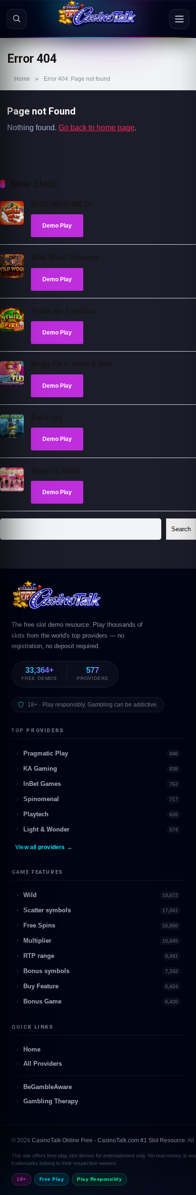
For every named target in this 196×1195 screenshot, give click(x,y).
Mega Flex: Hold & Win (71, 364)
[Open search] (17, 19)
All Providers (42, 1063)
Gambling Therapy (50, 1101)
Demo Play (57, 225)
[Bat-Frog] (12, 435)
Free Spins (100, 925)
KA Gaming (100, 768)
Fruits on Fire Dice (64, 311)
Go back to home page (97, 128)
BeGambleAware (47, 1086)
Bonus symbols (100, 971)
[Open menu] (179, 19)
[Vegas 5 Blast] (12, 489)
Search (181, 529)
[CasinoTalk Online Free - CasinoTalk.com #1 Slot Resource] (57, 600)
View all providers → (43, 847)
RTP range (100, 955)
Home (22, 79)
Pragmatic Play (100, 753)
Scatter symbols (100, 910)
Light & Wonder (100, 829)
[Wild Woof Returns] (12, 275)
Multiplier (100, 940)
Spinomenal (100, 799)
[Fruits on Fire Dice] (12, 329)
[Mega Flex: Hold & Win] (12, 382)
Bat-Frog (47, 417)
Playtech (100, 814)
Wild (100, 895)
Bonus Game (100, 1001)
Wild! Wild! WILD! (62, 204)
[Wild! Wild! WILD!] (12, 222)
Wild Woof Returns (64, 257)
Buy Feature (100, 986)
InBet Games (100, 783)
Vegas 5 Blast (55, 471)
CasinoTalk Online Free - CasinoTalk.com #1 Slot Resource (108, 1140)
